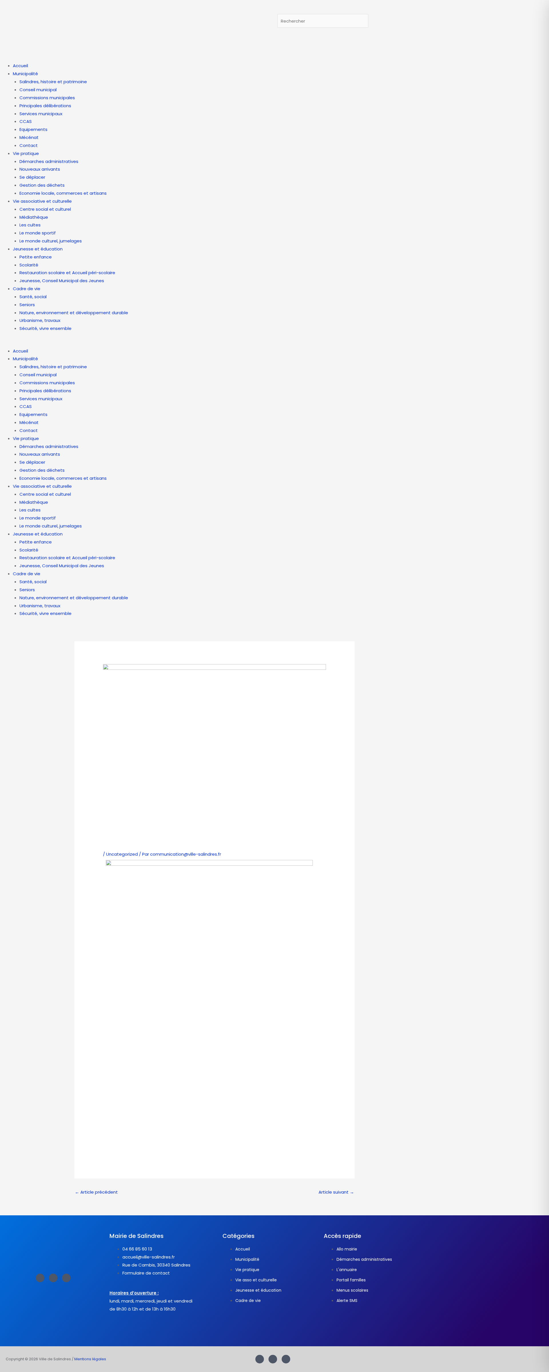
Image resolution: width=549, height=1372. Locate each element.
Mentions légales (90, 1359)
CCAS (25, 121)
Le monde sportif (37, 233)
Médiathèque (33, 217)
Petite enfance (35, 257)
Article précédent (96, 1192)
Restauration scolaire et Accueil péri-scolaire (67, 273)
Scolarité (28, 265)
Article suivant (336, 1192)
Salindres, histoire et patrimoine (53, 82)
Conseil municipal (38, 90)
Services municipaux (40, 114)
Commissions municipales (47, 98)
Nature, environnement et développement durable (73, 313)
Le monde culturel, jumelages (50, 241)
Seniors (27, 305)
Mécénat (29, 137)
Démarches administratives (48, 161)
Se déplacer (32, 177)
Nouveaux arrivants (39, 169)
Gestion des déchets (42, 185)
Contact (28, 145)
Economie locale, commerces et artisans (63, 193)
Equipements (33, 129)
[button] (274, 343)
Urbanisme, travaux (39, 320)
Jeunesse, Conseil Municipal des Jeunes (61, 281)
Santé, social (33, 297)
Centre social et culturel (45, 209)
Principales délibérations (45, 106)
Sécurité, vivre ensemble (45, 328)
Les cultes (30, 225)
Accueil (20, 66)
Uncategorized (122, 854)
